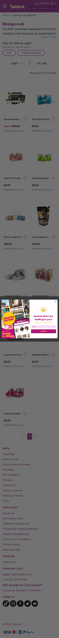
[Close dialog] (55, 301)
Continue (43, 331)
